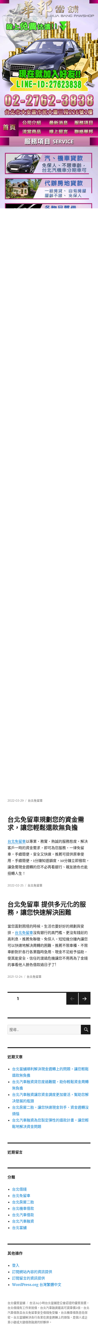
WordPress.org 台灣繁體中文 (36, 1284)
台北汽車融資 (23, 1221)
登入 (15, 1265)
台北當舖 (19, 1227)
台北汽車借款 (23, 1215)
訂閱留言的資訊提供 (28, 1278)
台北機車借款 (23, 1208)
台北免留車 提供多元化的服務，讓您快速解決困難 (47, 908)
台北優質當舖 (16, 1303)
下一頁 (83, 1004)
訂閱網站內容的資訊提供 (32, 1271)
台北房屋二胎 (23, 1202)
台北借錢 (19, 1189)
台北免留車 (35, 800)
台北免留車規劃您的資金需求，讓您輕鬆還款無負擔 (46, 824)
